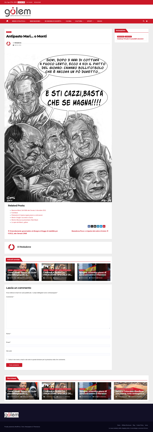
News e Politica (18, 21)
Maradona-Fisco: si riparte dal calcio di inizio (89, 231)
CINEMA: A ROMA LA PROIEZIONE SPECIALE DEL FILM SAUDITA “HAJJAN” (57, 274)
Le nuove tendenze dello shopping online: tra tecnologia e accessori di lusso (128, 428)
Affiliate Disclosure (126, 425)
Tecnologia (128, 36)
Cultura (78, 21)
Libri (56, 270)
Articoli (10, 270)
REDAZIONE (37, 2)
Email (8, 342)
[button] (143, 21)
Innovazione (35, 21)
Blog (134, 425)
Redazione (18, 43)
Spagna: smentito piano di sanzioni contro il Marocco (92, 273)
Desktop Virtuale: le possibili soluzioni (130, 39)
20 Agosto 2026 (14, 396)
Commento (10, 297)
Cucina (68, 21)
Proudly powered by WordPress (12, 426)
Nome (8, 333)
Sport (90, 21)
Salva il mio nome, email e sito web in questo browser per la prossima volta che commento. (36, 359)
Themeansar (37, 426)
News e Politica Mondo (19, 270)
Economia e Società (53, 21)
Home (118, 425)
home (146, 425)
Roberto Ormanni (25, 278)
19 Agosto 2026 (50, 396)
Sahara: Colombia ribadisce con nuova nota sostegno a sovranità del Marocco (130, 393)
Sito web (9, 351)
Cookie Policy (140, 425)
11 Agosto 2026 (122, 396)
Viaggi (99, 21)
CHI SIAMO (29, 2)
